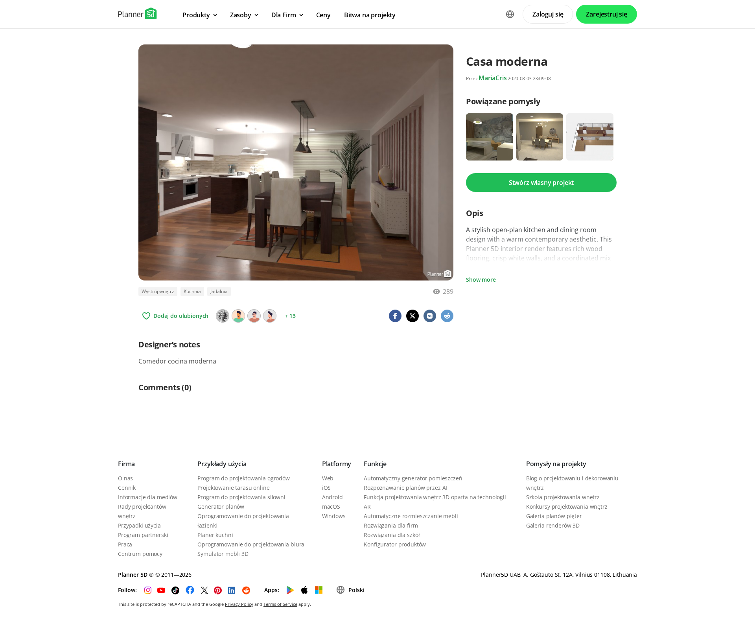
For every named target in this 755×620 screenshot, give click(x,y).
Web (328, 478)
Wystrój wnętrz (158, 291)
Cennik (127, 487)
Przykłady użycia (221, 463)
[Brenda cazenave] (269, 316)
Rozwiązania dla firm (391, 525)
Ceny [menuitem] (323, 15)
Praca (125, 544)
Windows (334, 516)
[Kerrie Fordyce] (254, 316)
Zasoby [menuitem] (240, 15)
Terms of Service (280, 604)
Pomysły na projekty (556, 463)
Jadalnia (219, 291)
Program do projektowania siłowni (241, 497)
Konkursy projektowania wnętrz (567, 506)
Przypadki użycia (139, 525)
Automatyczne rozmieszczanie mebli (411, 516)
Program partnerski (143, 535)
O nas (125, 478)
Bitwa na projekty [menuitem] (370, 15)
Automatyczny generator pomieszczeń (413, 478)
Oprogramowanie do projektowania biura (250, 544)
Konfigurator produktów (395, 544)
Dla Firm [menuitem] (283, 15)
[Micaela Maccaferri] (222, 316)
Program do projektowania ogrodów (243, 478)
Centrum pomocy (140, 553)
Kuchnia (192, 291)
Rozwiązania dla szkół (392, 535)
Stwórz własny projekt (541, 182)
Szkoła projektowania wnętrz (563, 497)
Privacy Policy (239, 604)
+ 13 (290, 315)
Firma (126, 463)
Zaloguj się (547, 14)
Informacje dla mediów (147, 497)
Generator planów (220, 506)
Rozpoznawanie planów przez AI (405, 487)
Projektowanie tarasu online (233, 487)
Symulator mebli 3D (222, 553)
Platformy (337, 463)
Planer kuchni (215, 535)
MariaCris (493, 78)
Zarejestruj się (606, 14)
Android (332, 497)
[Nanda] (238, 316)
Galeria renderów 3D (553, 525)
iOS (326, 487)
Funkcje (375, 463)
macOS (331, 506)
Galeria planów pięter (554, 516)
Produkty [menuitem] (196, 15)
